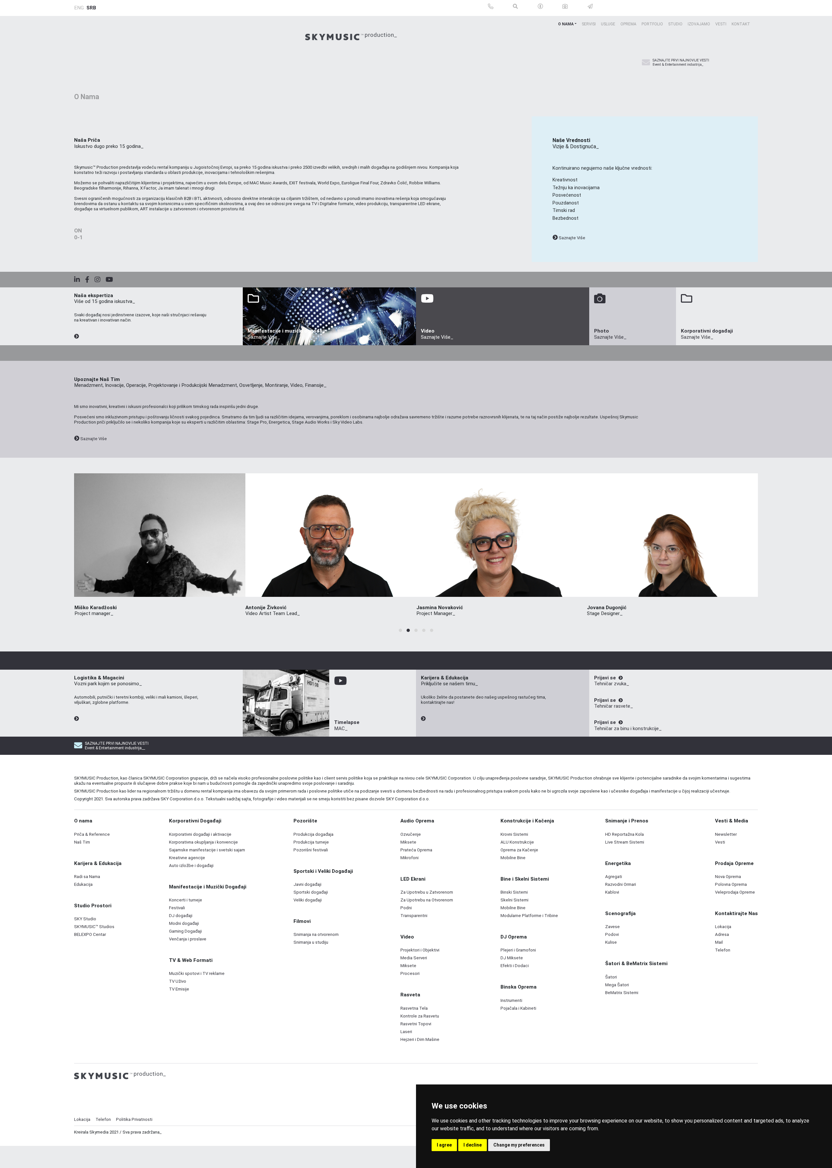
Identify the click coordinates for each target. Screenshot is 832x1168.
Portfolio (652, 24)
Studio (675, 24)
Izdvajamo (699, 24)
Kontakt (741, 24)
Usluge (608, 24)
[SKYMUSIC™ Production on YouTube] (112, 279)
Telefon (103, 1119)
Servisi (589, 24)
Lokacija (82, 1119)
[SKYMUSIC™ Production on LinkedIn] (79, 279)
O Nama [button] (566, 24)
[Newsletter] (646, 62)
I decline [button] (472, 1145)
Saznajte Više (571, 237)
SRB (91, 8)
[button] (400, 630)
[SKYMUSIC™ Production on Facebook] (90, 279)
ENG (79, 8)
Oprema (628, 24)
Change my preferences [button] (519, 1145)
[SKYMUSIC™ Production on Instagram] (100, 279)
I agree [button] (444, 1145)
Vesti (720, 24)
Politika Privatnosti (134, 1119)
